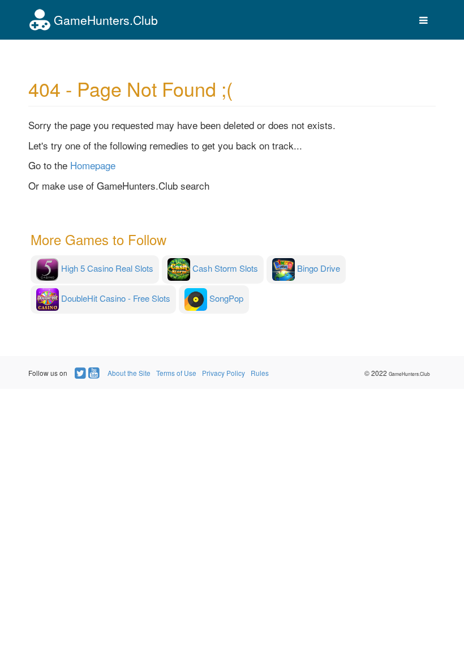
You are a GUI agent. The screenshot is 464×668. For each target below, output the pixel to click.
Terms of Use (176, 373)
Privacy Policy (223, 373)
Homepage (92, 165)
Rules (260, 373)
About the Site (129, 373)
